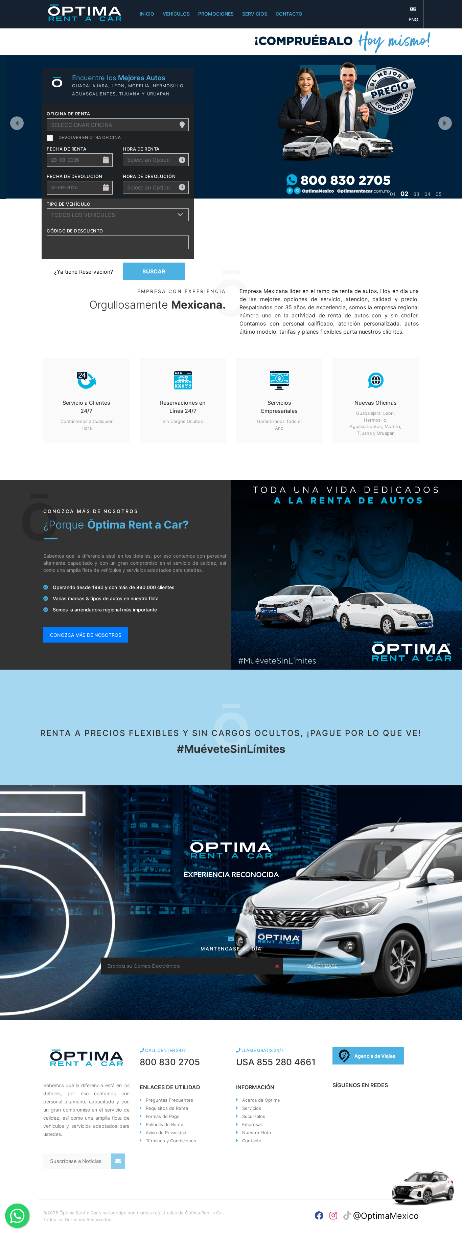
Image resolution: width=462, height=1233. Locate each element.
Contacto (251, 1140)
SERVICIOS (254, 14)
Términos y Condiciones (171, 1140)
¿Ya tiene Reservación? (83, 271)
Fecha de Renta (66, 149)
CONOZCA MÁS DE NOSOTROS (85, 635)
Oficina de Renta (68, 113)
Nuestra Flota (256, 1132)
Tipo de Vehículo (68, 204)
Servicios (251, 1108)
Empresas (252, 1124)
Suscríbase (322, 966)
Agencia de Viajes (374, 1056)
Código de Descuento (75, 230)
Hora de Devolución (149, 176)
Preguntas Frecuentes (169, 1100)
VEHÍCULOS (176, 14)
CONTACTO (289, 14)
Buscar (153, 271)
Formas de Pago (163, 1116)
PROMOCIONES (216, 14)
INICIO (147, 14)
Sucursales (253, 1116)
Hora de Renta (141, 149)
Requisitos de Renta (167, 1108)
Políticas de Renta (164, 1124)
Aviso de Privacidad (166, 1132)
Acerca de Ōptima (261, 1100)
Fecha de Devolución (74, 176)
